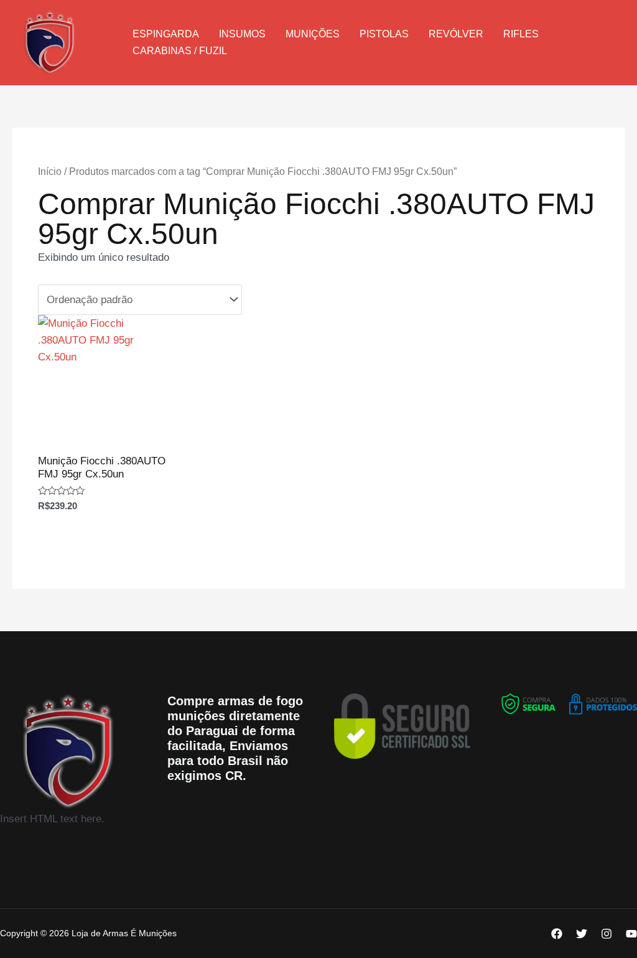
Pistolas (384, 34)
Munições (313, 34)
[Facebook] (556, 933)
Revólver (456, 34)
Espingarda (166, 34)
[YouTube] (631, 933)
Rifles (521, 34)
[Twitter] (581, 933)
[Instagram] (606, 933)
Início (50, 171)
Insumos (242, 34)
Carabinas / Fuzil (180, 50)
